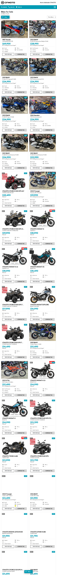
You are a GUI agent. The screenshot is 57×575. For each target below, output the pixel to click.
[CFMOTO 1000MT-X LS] (14, 256)
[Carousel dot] (8, 149)
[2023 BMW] (42, 67)
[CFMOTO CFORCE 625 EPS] (42, 446)
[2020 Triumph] (42, 181)
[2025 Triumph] (14, 483)
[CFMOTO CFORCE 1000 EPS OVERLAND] (14, 218)
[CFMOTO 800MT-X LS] (42, 370)
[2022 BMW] (42, 29)
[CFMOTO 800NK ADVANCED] (14, 521)
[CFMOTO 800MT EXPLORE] (42, 294)
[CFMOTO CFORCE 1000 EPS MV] (14, 181)
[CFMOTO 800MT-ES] (42, 256)
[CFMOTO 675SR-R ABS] (42, 521)
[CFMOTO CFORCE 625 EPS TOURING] (42, 408)
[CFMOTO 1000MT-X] (42, 218)
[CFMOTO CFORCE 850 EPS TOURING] (14, 332)
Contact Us (20, 54)
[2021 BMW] (14, 143)
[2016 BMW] (42, 483)
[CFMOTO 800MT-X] (14, 408)
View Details (8, 54)
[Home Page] (8, 2)
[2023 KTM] (14, 370)
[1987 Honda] (14, 29)
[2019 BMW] (14, 67)
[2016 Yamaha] (42, 105)
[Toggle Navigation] (55, 7)
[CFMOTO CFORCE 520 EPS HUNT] (14, 559)
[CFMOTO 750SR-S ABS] (14, 446)
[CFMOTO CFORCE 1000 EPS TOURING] (14, 294)
